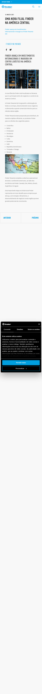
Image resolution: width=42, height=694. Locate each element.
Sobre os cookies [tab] (34, 329)
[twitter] (10, 50)
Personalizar (20, 368)
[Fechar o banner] (39, 324)
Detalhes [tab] (20, 329)
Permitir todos (21, 362)
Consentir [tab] (7, 329)
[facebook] (6, 50)
